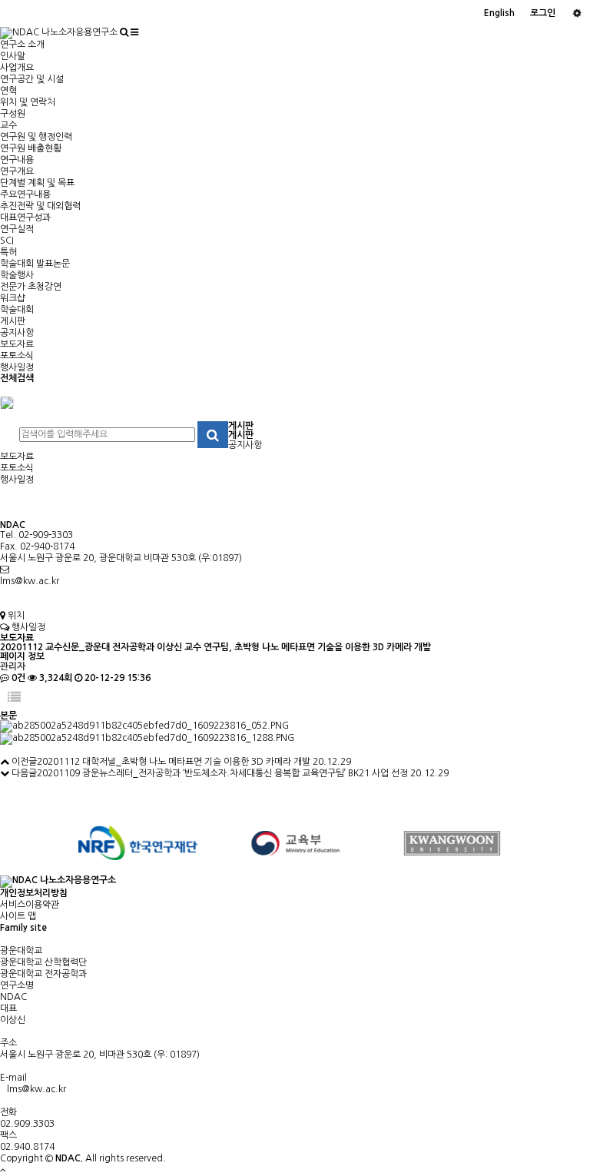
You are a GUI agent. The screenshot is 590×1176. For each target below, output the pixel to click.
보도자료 (17, 344)
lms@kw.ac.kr (29, 581)
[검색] (124, 32)
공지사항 (17, 332)
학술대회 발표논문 (35, 263)
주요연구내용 (25, 194)
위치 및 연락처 (27, 102)
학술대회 (17, 309)
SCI (7, 240)
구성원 (12, 113)
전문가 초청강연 (30, 286)
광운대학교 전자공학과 (43, 973)
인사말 (12, 56)
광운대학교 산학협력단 (43, 962)
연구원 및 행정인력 (36, 136)
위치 (15, 615)
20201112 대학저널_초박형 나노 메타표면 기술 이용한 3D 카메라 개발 (173, 761)
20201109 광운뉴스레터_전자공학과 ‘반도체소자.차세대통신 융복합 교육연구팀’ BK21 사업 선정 (222, 773)
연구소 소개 (22, 44)
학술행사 (17, 275)
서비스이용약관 (29, 904)
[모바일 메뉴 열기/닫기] (134, 32)
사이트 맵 (18, 916)
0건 (17, 678)
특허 (8, 252)
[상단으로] (3, 1169)
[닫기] (7, 402)
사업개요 (17, 67)
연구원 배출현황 (30, 148)
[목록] (14, 697)
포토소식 (17, 355)
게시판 (12, 321)
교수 (8, 125)
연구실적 (17, 229)
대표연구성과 (25, 217)
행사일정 (17, 367)
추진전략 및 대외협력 (40, 206)
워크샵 (12, 298)
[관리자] (576, 13)
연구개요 (17, 171)
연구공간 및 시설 (32, 79)
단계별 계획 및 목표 (37, 183)
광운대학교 (21, 950)
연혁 (8, 90)
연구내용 (17, 159)
